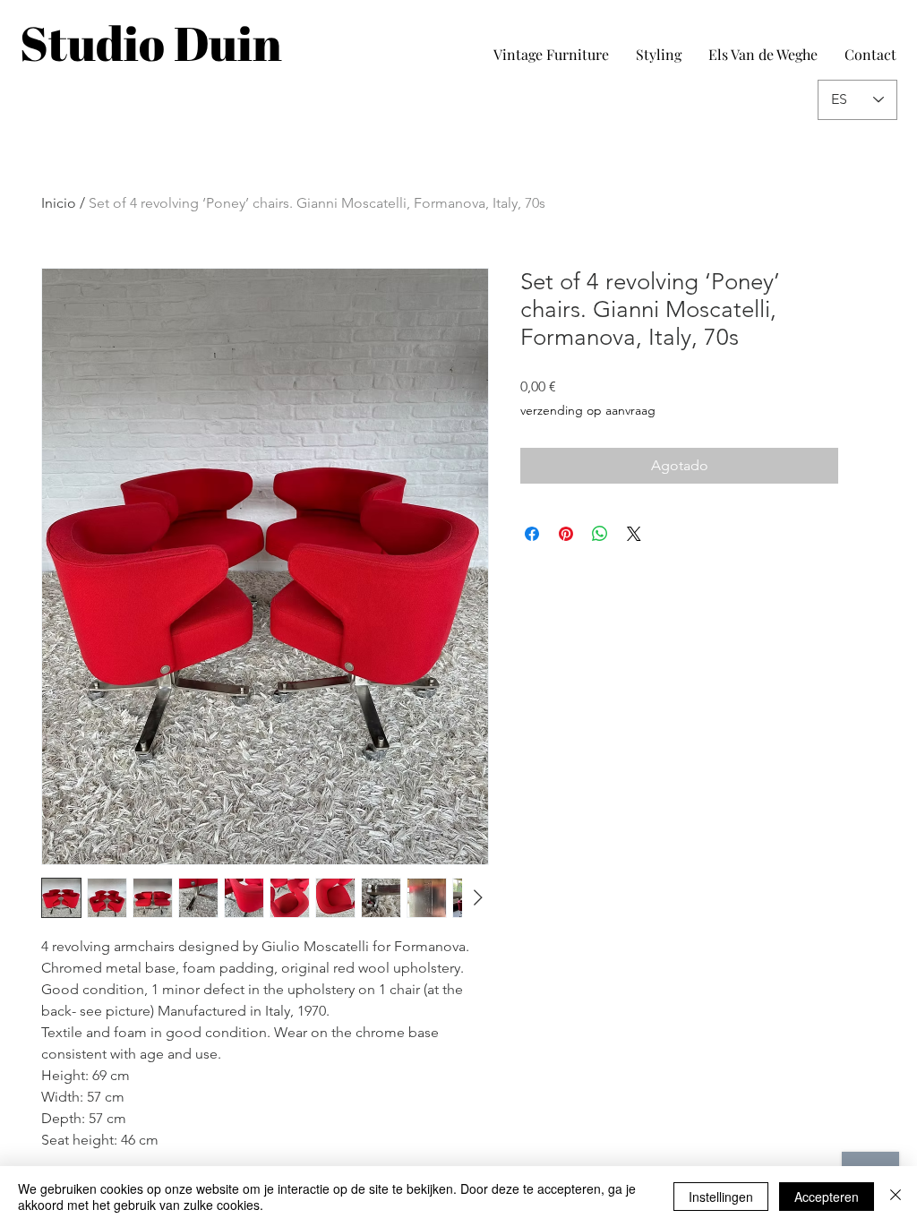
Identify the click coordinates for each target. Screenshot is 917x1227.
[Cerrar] (895, 1196)
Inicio (58, 202)
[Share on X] (634, 534)
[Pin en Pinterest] (566, 534)
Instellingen (721, 1197)
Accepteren (826, 1197)
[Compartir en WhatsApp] (600, 534)
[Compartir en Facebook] (532, 534)
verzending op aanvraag (588, 410)
